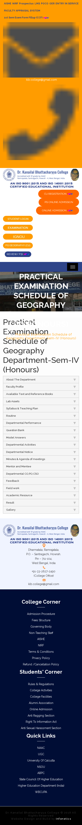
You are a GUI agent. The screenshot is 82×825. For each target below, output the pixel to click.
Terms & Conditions (41, 651)
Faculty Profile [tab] (15, 386)
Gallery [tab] (11, 509)
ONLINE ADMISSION (54, 210)
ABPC (41, 773)
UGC (41, 754)
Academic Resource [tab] (19, 495)
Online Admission (41, 709)
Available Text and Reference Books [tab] (29, 394)
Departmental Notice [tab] (19, 451)
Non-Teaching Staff (41, 632)
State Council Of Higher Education (41, 779)
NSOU (41, 766)
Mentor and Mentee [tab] (18, 466)
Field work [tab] (12, 488)
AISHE (7, 3)
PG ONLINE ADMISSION (59, 202)
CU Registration (55, 193)
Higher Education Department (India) (41, 785)
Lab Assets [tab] (12, 401)
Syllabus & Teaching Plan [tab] (22, 408)
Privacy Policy (41, 658)
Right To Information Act (41, 721)
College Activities (41, 690)
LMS (37, 3)
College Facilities (41, 696)
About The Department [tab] (20, 379)
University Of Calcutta (41, 760)
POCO (44, 3)
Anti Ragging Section (41, 715)
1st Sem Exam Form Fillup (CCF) (23, 17)
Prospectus (26, 3)
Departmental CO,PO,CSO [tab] (22, 473)
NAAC (41, 747)
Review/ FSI (15, 254)
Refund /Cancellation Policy (41, 664)
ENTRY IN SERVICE (67, 3)
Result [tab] (10, 502)
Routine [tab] (11, 415)
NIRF (15, 3)
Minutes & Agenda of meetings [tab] (25, 459)
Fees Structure (41, 620)
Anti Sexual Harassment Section (41, 728)
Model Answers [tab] (16, 437)
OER (52, 3)
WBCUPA (41, 792)
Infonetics (63, 818)
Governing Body (41, 626)
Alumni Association (41, 703)
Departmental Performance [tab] (23, 422)
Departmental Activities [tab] (21, 444)
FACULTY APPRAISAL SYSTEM (22, 10)
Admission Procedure (41, 613)
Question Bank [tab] (15, 430)
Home (8, 331)
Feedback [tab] (12, 480)
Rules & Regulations (41, 684)
